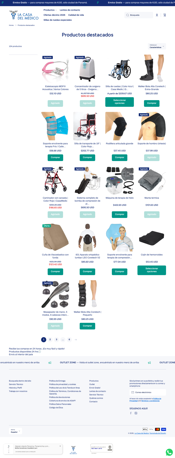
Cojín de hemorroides (152, 254)
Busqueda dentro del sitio (20, 381)
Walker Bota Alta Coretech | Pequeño (87, 313)
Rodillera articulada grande (119, 143)
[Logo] (23, 15)
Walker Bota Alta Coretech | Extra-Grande (152, 88)
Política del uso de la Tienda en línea (64, 388)
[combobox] (138, 15)
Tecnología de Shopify (158, 433)
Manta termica (152, 198)
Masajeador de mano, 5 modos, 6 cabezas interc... (55, 313)
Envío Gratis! (94, 388)
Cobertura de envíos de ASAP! (62, 401)
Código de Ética (56, 407)
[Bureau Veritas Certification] (101, 450)
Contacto (93, 401)
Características (155, 47)
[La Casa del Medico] (73, 450)
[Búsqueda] (126, 15)
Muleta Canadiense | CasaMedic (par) (26, 448)
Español (14, 432)
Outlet (92, 384)
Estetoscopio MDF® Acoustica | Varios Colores (55, 88)
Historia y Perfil (15, 388)
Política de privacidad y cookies (62, 384)
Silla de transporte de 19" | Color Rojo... (87, 145)
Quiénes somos (96, 398)
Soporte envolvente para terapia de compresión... (119, 256)
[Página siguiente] (75, 339)
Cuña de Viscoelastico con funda (55, 256)
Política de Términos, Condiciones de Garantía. (65, 392)
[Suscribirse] (163, 392)
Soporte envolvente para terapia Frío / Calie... (55, 145)
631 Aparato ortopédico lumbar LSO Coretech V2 (87, 256)
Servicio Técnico (16, 384)
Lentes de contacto (97, 391)
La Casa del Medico (142, 433)
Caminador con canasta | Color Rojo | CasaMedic (55, 199)
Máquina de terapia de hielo (120, 198)
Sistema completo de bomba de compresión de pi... (87, 201)
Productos (94, 381)
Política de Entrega (57, 381)
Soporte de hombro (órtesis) (152, 143)
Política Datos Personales (60, 404)
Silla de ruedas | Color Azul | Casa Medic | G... (120, 88)
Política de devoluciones (59, 397)
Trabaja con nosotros (18, 391)
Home (11, 25)
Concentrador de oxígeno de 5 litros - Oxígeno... (87, 88)
